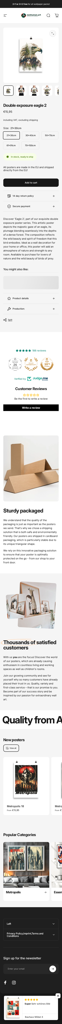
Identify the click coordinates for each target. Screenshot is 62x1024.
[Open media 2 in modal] (52, 33)
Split (10, 319)
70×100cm (30, 145)
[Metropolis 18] (26, 780)
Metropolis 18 (15, 806)
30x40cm (30, 135)
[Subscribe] (52, 969)
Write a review (31, 407)
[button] (58, 995)
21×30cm (11, 135)
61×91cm (11, 145)
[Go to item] (8, 90)
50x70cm (50, 135)
